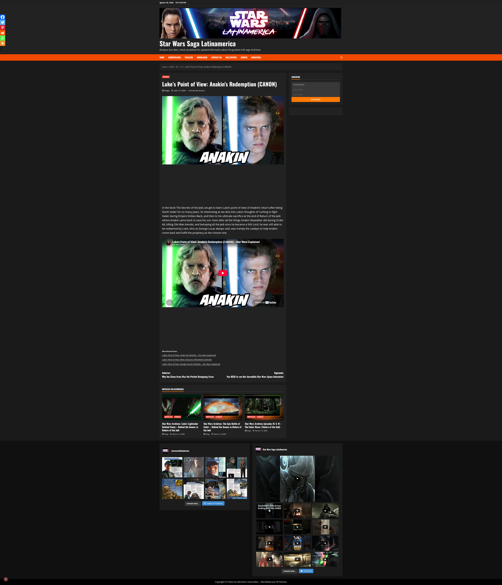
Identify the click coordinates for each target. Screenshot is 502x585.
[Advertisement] (223, 187)
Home (161, 57)
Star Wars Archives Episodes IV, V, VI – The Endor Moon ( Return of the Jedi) (263, 425)
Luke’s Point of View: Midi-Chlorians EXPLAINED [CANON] (187, 359)
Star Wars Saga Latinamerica (197, 43)
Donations (256, 57)
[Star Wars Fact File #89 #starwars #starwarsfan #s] (215, 467)
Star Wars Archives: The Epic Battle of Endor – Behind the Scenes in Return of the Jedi (222, 427)
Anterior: (188, 374)
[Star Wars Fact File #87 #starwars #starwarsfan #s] (172, 467)
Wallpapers (231, 57)
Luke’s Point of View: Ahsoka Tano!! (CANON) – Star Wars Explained (191, 364)
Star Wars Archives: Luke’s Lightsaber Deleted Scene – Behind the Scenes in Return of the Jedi (180, 427)
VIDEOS (166, 77)
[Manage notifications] (6, 579)
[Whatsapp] (2, 38)
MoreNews (266, 581)
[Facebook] (2, 17)
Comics (244, 57)
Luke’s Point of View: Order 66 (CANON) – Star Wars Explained (189, 355)
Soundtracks (174, 57)
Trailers (189, 57)
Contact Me (216, 57)
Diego (166, 90)
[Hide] (1, 48)
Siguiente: (255, 374)
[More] (2, 43)
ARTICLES (168, 417)
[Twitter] (2, 22)
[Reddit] (2, 32)
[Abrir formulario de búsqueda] (342, 57)
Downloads (202, 57)
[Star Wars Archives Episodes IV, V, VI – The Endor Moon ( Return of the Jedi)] (264, 407)
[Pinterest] (2, 27)
